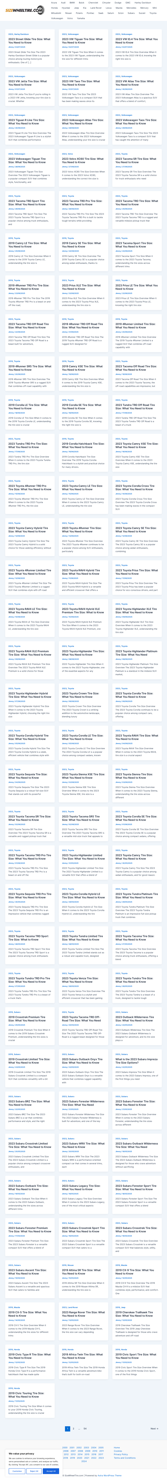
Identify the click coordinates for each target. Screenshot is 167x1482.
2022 (93, 1458)
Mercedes (131, 8)
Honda (54, 8)
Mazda (119, 8)
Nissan (68, 13)
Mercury (144, 8)
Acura (54, 2)
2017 (100, 1454)
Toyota (153, 13)
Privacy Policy (121, 1454)
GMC (128, 2)
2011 (101, 1451)
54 (85, 1428)
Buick (81, 2)
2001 (72, 1447)
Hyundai (66, 8)
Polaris (79, 13)
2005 (101, 1447)
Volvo (70, 18)
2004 (93, 1447)
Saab (100, 13)
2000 (64, 1447)
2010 (94, 1451)
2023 (10, 34)
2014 (80, 1454)
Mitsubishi (56, 13)
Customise (17, 1471)
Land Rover (96, 8)
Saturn (111, 13)
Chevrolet (93, 2)
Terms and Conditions (125, 1458)
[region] (34, 1463)
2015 (87, 1454)
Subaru (131, 13)
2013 (73, 1454)
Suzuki (142, 13)
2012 (66, 1454)
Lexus (109, 8)
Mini (155, 8)
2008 (80, 1451)
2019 (10, 238)
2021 (86, 1458)
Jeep (76, 8)
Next (154, 1428)
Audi (63, 2)
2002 (79, 1447)
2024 (84, 1461)
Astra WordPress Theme (109, 1475)
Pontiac (90, 13)
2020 (79, 1458)
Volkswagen (57, 18)
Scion (121, 13)
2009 (87, 1451)
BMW (72, 2)
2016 (93, 1454)
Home (117, 1447)
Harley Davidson (143, 2)
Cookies (118, 1451)
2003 (86, 1447)
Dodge (118, 2)
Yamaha (81, 18)
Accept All (51, 1471)
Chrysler (106, 2)
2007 (73, 1451)
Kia (84, 8)
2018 (65, 1458)
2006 (65, 1451)
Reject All (34, 1471)
